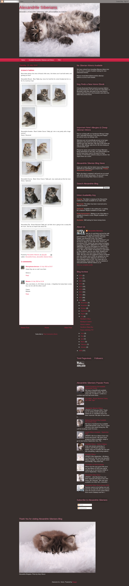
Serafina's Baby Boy (86, 327)
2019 (81, 275)
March (83, 341)
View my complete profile (85, 265)
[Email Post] (50, 254)
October (83, 308)
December (84, 302)
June (82, 333)
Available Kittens (90, 454)
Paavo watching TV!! (86, 330)
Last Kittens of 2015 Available (94, 464)
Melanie (28, 281)
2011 (80, 297)
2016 (81, 284)
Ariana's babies (85, 324)
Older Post (68, 327)
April (82, 339)
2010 (81, 300)
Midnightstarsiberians (32, 266)
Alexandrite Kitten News (92, 475)
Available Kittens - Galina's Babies (96, 444)
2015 (81, 286)
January (83, 347)
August (83, 313)
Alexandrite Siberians (38, 7)
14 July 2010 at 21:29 (37, 281)
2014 (81, 289)
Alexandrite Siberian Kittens (94, 408)
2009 (81, 350)
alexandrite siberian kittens (44, 257)
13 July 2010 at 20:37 (46, 266)
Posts (81, 505)
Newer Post (25, 327)
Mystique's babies (86, 321)
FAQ (59, 60)
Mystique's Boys (85, 319)
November (84, 305)
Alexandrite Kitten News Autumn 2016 (97, 485)
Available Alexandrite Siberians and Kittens (41, 60)
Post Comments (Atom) (50, 334)
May (82, 336)
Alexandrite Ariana (30, 257)
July (82, 316)
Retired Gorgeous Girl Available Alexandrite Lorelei (95, 387)
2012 (81, 295)
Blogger (74, 582)
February (84, 344)
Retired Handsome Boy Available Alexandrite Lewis (95, 421)
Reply (27, 275)
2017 (81, 281)
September (84, 311)
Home (23, 60)
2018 (81, 278)
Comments (83, 508)
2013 (81, 292)
